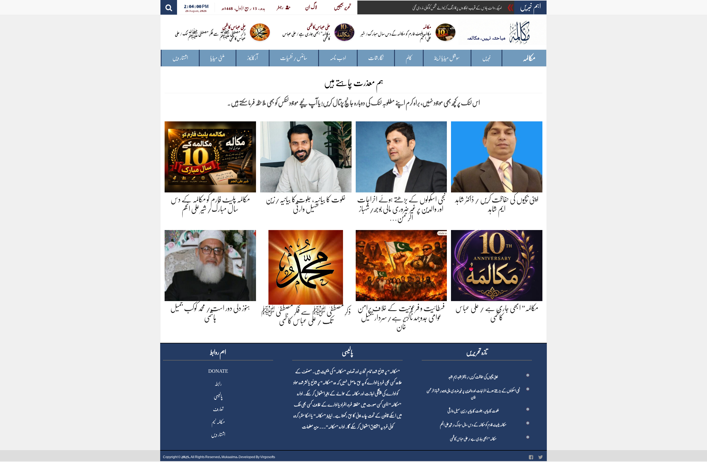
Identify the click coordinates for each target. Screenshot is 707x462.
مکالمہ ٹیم (218, 422)
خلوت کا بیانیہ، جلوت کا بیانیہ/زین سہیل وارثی (473, 411)
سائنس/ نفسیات (293, 58)
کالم (409, 58)
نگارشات (375, 58)
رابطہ (218, 384)
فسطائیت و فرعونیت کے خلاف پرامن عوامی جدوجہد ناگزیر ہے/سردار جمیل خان (401, 317)
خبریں (486, 58)
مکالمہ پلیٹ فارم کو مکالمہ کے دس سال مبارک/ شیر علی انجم (396, 35)
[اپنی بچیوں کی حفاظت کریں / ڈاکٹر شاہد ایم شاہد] (496, 155)
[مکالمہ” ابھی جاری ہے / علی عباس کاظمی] (496, 264)
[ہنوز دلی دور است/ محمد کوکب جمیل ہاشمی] (210, 264)
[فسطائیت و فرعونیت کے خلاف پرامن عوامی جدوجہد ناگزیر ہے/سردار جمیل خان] (401, 264)
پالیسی (218, 396)
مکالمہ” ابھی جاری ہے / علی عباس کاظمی (306, 35)
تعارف (218, 409)
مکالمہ (529, 58)
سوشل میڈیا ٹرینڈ (447, 58)
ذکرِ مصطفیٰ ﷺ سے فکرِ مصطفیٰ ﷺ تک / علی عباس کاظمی (210, 35)
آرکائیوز (252, 58)
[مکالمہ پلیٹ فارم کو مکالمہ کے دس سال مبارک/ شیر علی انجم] (210, 155)
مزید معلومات (310, 427)
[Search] (168, 7)
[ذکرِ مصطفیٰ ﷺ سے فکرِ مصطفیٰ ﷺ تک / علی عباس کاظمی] (305, 266)
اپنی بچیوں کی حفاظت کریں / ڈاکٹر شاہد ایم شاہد (473, 377)
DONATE (218, 371)
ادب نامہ (338, 58)
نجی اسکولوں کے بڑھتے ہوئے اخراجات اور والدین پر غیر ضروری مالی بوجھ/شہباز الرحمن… (401, 208)
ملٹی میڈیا (217, 58)
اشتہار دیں (180, 58)
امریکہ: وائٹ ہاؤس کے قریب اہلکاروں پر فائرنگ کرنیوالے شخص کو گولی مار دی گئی (457, 7)
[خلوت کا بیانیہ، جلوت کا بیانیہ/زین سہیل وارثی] (306, 155)
